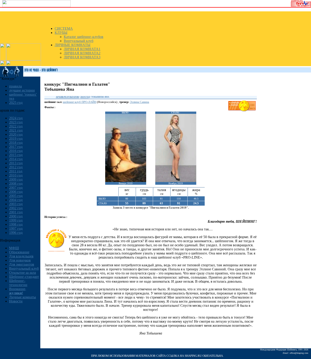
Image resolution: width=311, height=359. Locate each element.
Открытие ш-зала (22, 272)
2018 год (16, 143)
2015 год (16, 155)
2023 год (16, 122)
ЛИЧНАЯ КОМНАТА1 (82, 49)
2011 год (15, 171)
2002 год (16, 208)
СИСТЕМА (64, 28)
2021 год (16, 130)
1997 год (16, 228)
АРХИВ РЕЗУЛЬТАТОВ (67, 97)
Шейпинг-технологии (18, 283)
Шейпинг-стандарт (24, 277)
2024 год (16, 118)
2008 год (16, 183)
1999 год (16, 220)
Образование (19, 252)
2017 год (16, 147)
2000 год (16, 216)
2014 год (16, 159)
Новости (16, 301)
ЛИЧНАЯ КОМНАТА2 (82, 53)
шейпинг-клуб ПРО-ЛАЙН (79, 102)
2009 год (16, 179)
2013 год (16, 163)
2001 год (16, 212)
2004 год (16, 200)
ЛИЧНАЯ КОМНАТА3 (82, 57)
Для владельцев (21, 256)
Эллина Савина (139, 102)
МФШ (14, 248)
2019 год (16, 138)
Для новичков (20, 260)
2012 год (16, 167)
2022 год (16, 126)
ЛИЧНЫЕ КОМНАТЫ (72, 45)
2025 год (16, 103)
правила (15, 86)
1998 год (16, 224)
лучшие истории (22, 90)
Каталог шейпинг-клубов (83, 37)
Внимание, (17, 291)
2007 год (16, 187)
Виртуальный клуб (78, 41)
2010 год (16, 175)
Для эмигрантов (21, 264)
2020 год (16, 134)
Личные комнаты (22, 297)
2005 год (16, 196)
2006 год (16, 192)
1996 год (16, 232)
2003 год (16, 204)
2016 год (16, 151)
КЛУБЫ (61, 33)
